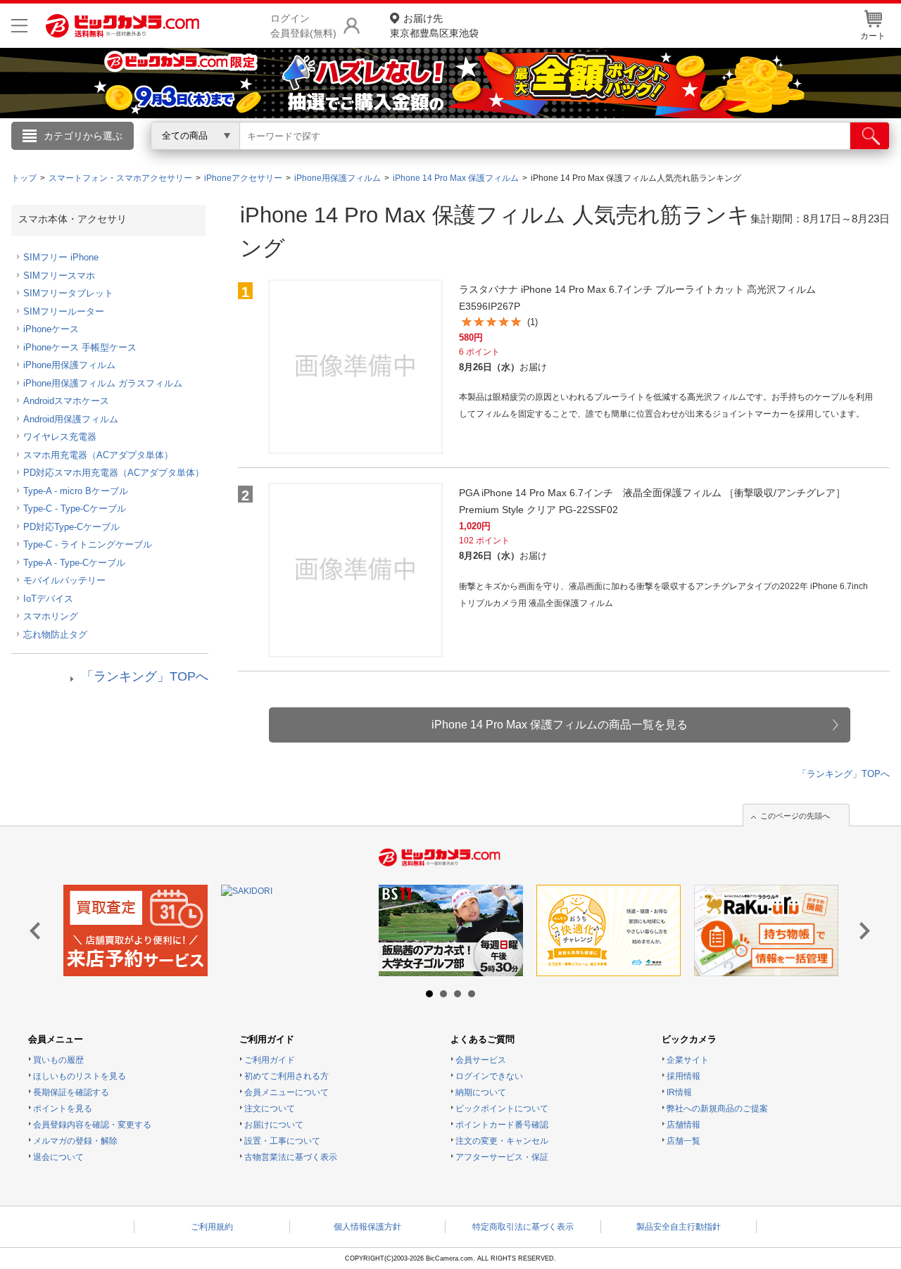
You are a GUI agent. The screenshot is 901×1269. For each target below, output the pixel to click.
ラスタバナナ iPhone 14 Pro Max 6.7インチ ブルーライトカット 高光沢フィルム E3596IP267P (637, 298)
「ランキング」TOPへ (144, 676)
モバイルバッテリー (64, 580)
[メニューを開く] (19, 25)
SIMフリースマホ (59, 275)
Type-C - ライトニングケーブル (87, 544)
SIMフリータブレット (68, 293)
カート (873, 36)
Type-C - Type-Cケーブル (74, 508)
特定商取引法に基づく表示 (523, 1227)
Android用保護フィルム (70, 419)
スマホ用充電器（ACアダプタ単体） (98, 455)
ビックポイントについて (501, 1108)
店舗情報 (683, 1125)
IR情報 (679, 1092)
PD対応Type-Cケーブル (71, 527)
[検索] (869, 135)
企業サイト (688, 1060)
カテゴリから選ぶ (83, 135)
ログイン (148, 159)
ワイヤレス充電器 (59, 436)
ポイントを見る (62, 1108)
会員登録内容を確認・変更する (92, 1125)
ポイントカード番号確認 (501, 1125)
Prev (39, 931)
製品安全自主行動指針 (678, 1227)
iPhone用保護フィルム (69, 365)
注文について (269, 1108)
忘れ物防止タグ (55, 634)
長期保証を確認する (71, 1092)
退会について (58, 1157)
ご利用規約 (212, 1227)
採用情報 (683, 1076)
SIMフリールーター (63, 311)
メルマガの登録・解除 (75, 1141)
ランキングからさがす (394, 155)
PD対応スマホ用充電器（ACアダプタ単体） (113, 472)
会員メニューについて (286, 1092)
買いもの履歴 (58, 1060)
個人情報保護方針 (367, 1227)
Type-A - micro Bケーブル (75, 491)
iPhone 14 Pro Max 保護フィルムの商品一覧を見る (559, 725)
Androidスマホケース (66, 401)
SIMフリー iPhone (61, 257)
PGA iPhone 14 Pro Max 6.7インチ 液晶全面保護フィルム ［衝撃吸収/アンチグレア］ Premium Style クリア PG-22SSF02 (652, 501)
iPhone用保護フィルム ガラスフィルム (102, 383)
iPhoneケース (51, 329)
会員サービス (480, 1060)
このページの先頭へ (795, 816)
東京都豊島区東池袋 (434, 26)
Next (861, 931)
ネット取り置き (632, 155)
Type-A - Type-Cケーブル (74, 562)
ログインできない (489, 1076)
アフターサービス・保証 (501, 1157)
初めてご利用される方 (286, 1076)
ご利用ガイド (269, 1060)
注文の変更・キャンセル (501, 1141)
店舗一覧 (683, 1141)
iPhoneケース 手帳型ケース (80, 347)
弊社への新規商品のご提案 (717, 1108)
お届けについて (273, 1125)
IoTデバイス (48, 598)
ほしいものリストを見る (79, 1076)
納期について (480, 1092)
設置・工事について (282, 1141)
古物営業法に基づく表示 (290, 1157)
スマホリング (50, 616)
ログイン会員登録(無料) (303, 26)
